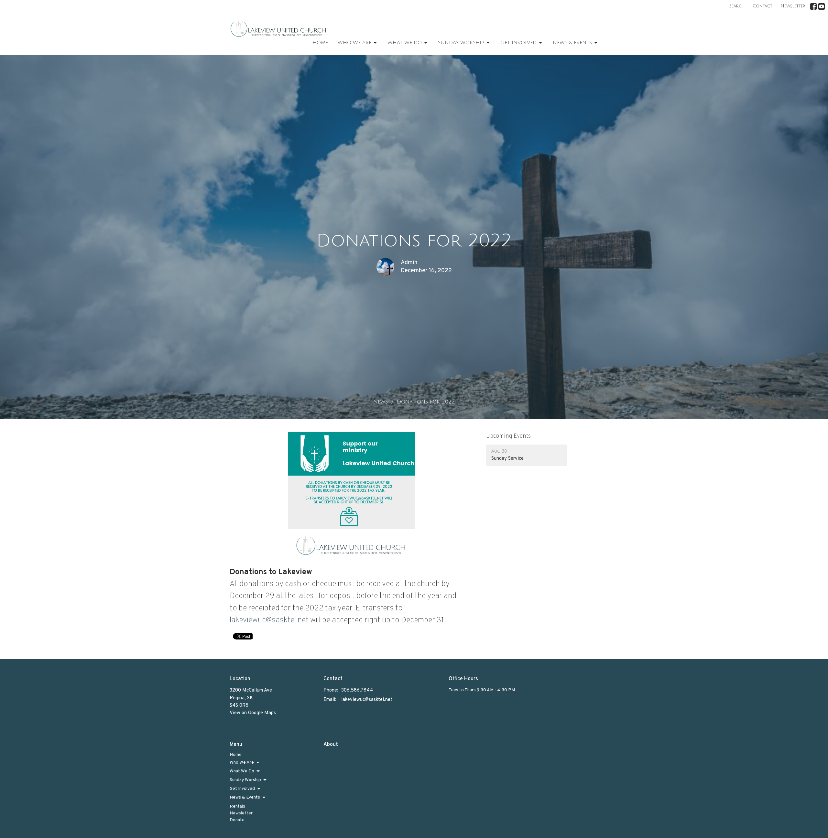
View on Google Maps (253, 713)
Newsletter (792, 6)
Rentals (237, 806)
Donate (237, 820)
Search (737, 6)
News (380, 402)
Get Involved (518, 42)
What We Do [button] (242, 771)
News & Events (572, 42)
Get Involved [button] (242, 788)
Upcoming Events (508, 436)
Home (320, 42)
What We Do (404, 42)
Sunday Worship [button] (245, 780)
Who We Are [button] (242, 762)
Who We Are (354, 42)
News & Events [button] (245, 797)
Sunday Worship (461, 42)
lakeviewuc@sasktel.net (269, 620)
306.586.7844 (357, 690)
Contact (762, 6)
